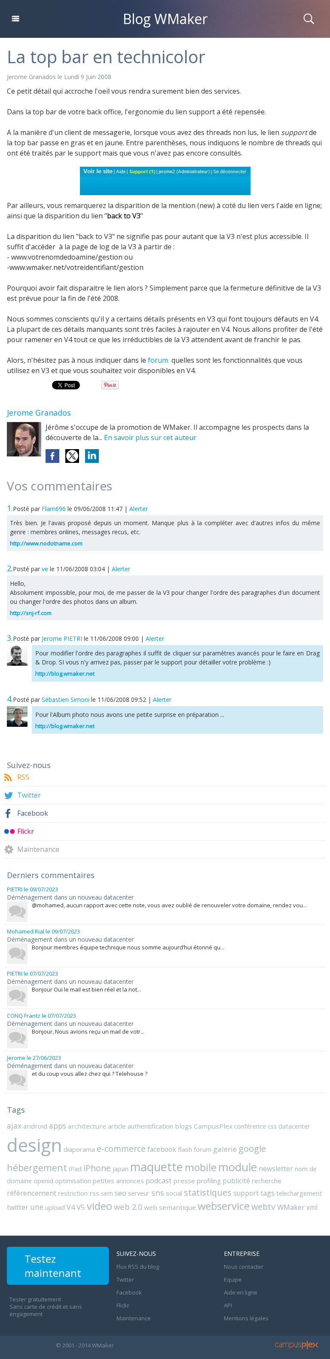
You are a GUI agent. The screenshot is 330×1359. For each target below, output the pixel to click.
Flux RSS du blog (137, 1266)
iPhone (97, 1168)
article (117, 1126)
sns (157, 1192)
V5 (80, 1207)
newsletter (276, 1168)
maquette (156, 1167)
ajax (14, 1125)
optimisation (73, 1180)
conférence (250, 1126)
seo (120, 1193)
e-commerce (121, 1148)
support (246, 1193)
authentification (150, 1126)
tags (267, 1193)
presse (184, 1180)
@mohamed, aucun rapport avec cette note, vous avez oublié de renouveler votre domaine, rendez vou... (169, 905)
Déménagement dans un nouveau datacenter (70, 897)
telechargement (299, 1193)
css (272, 1126)
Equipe (233, 1279)
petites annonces (118, 1180)
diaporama (79, 1149)
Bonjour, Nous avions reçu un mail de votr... (88, 1031)
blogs (183, 1126)
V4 (71, 1207)
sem (107, 1193)
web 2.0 (128, 1206)
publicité (236, 1180)
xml (312, 1207)
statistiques (208, 1192)
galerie (225, 1149)
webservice (224, 1206)
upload (55, 1207)
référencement (31, 1193)
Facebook (32, 813)
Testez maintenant (52, 1266)
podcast (158, 1180)
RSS (23, 777)
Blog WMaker (165, 18)
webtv (263, 1206)
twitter (17, 1207)
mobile (201, 1167)
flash (185, 1149)
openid (43, 1180)
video (99, 1206)
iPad (75, 1168)
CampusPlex (213, 1126)
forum (159, 360)
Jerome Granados (31, 77)
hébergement (37, 1167)
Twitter (29, 795)
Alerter (138, 509)
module (237, 1167)
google (252, 1148)
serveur (139, 1193)
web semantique (170, 1207)
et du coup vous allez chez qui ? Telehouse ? (89, 1073)
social (174, 1193)
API (228, 1305)
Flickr (25, 831)
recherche (266, 1180)
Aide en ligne (240, 1292)
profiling (209, 1180)
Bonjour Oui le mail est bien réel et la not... (86, 989)
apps (57, 1125)
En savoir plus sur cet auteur (150, 437)
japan (120, 1168)
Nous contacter (243, 1266)
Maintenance (38, 849)
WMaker (291, 1207)
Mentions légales (246, 1318)
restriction (73, 1193)
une (36, 1207)
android (35, 1126)
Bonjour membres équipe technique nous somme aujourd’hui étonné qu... (128, 947)
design (34, 1144)
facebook (161, 1149)
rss (94, 1193)
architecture (87, 1126)
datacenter (294, 1126)
